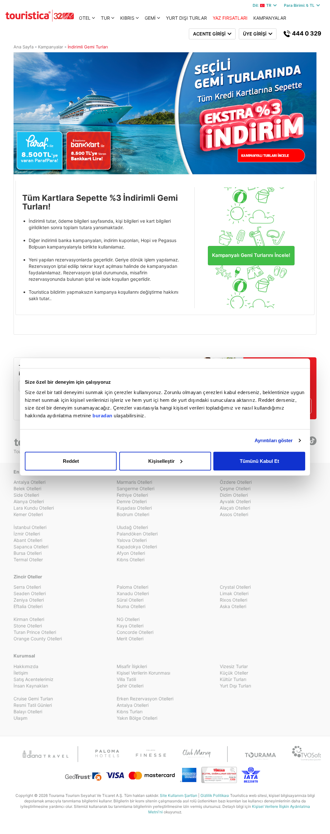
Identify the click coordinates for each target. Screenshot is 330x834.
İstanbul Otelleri (30, 527)
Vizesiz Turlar (234, 666)
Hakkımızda (26, 666)
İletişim (21, 673)
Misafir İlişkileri (132, 666)
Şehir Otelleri (130, 685)
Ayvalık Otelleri (235, 501)
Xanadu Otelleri (133, 593)
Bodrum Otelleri (133, 514)
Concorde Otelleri (135, 632)
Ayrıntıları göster (274, 440)
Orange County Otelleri (38, 638)
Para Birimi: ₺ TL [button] (300, 5)
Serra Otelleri (27, 587)
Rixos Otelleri (233, 600)
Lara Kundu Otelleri (34, 508)
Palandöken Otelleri (137, 533)
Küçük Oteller (234, 673)
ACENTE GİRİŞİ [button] (210, 33)
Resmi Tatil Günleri (33, 705)
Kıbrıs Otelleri (130, 559)
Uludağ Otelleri (132, 527)
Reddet (71, 460)
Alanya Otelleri (29, 501)
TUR (105, 18)
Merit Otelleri (130, 638)
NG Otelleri (128, 619)
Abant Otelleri (28, 540)
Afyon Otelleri (131, 553)
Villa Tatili (126, 679)
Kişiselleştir (161, 460)
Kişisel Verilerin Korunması (143, 673)
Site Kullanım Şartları (178, 795)
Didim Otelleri (234, 495)
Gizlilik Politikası (214, 795)
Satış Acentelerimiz (33, 679)
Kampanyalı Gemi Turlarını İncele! (251, 255)
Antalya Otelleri (29, 482)
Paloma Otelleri (132, 587)
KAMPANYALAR (269, 18)
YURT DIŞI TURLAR (186, 18)
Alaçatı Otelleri (235, 508)
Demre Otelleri (132, 501)
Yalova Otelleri (132, 540)
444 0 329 (306, 33)
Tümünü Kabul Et (259, 460)
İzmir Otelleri (27, 533)
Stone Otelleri (28, 625)
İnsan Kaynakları (31, 685)
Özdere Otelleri (236, 482)
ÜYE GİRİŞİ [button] (255, 33)
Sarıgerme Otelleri (135, 488)
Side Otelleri (26, 495)
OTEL (85, 18)
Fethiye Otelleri (132, 495)
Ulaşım (20, 718)
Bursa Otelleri (28, 553)
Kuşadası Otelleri (134, 508)
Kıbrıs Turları (129, 711)
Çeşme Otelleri (235, 488)
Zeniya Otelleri (29, 600)
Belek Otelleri (27, 488)
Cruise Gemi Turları (33, 698)
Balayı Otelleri (28, 711)
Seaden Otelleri (30, 593)
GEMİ (150, 18)
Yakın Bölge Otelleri (137, 718)
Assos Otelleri (234, 514)
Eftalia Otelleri (28, 606)
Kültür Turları (233, 679)
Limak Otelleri (234, 593)
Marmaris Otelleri (134, 482)
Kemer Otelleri (28, 514)
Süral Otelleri (130, 600)
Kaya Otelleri (130, 625)
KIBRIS (127, 18)
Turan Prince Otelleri (35, 632)
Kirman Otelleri (29, 619)
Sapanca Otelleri (31, 546)
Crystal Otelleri (235, 587)
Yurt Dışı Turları (235, 685)
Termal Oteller (28, 559)
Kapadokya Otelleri (137, 546)
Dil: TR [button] (263, 5)
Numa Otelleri (131, 606)
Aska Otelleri (233, 606)
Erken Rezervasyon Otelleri (145, 698)
